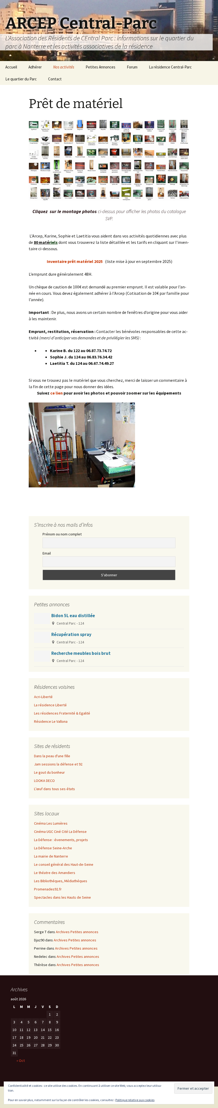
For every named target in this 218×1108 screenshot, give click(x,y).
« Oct (20, 1060)
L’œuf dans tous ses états (54, 788)
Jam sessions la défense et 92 (58, 764)
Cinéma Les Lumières (51, 823)
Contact (55, 78)
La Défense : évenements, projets (61, 839)
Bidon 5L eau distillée (73, 615)
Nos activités (63, 67)
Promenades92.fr (48, 889)
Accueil (11, 67)
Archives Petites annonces (77, 931)
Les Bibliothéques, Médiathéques (60, 880)
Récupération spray (71, 634)
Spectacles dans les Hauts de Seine (62, 897)
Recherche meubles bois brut (81, 653)
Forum (132, 67)
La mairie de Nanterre (51, 856)
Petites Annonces (100, 67)
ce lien (56, 393)
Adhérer (35, 67)
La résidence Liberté (50, 705)
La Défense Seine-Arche (53, 848)
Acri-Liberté (43, 696)
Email (47, 553)
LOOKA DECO (44, 780)
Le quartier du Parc (21, 78)
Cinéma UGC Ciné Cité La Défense (60, 831)
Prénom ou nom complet (62, 534)
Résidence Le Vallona (51, 721)
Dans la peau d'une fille (52, 756)
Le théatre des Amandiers (54, 872)
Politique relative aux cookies (134, 1100)
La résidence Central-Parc (170, 67)
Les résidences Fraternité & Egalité (62, 713)
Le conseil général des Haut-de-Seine (63, 864)
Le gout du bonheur (49, 772)
